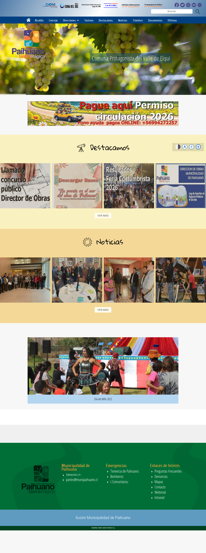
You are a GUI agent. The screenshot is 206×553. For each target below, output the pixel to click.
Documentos (155, 20)
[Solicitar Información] (130, 7)
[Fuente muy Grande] (198, 149)
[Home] (28, 58)
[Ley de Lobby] (110, 7)
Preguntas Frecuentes (168, 471)
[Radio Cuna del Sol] (69, 7)
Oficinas (172, 20)
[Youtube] (194, 6)
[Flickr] (200, 6)
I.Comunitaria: (120, 481)
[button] (202, 280)
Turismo (88, 20)
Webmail (160, 492)
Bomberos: (117, 476)
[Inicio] (29, 21)
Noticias (122, 20)
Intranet (160, 497)
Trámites (138, 20)
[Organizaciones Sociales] (91, 7)
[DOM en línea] (50, 7)
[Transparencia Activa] (153, 7)
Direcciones (69, 20)
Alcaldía (39, 20)
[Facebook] (177, 6)
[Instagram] (189, 6)
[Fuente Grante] (191, 149)
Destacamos (106, 20)
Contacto (160, 487)
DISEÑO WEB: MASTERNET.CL (103, 528)
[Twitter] (183, 6)
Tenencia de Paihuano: (125, 471)
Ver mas (25, 185)
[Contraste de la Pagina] (178, 149)
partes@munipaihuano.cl (82, 479)
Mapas (159, 481)
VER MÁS (103, 215)
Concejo (53, 20)
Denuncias (161, 476)
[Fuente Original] (185, 149)
